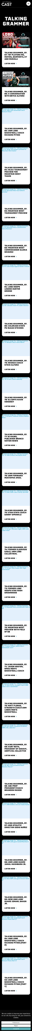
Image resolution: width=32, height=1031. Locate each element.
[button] (28, 4)
